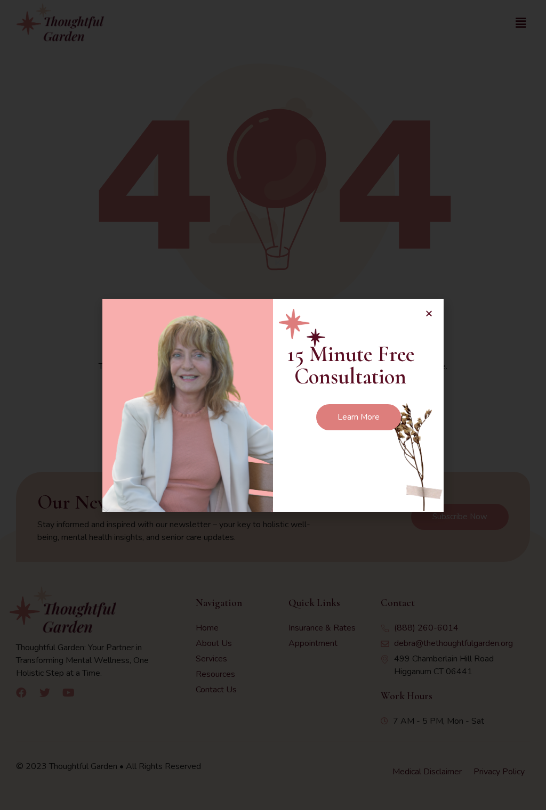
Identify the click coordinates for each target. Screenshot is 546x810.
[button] (429, 313)
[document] (273, 405)
